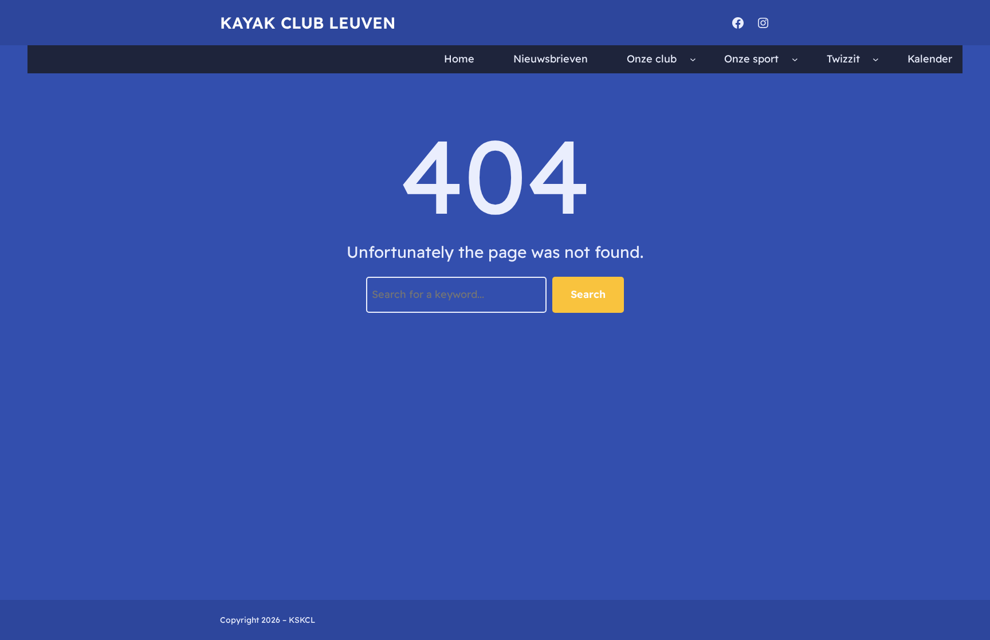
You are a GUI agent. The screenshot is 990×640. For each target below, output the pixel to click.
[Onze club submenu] (693, 59)
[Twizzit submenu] (876, 59)
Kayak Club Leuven (307, 23)
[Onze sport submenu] (795, 59)
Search (588, 294)
